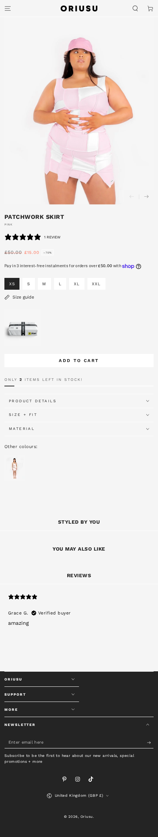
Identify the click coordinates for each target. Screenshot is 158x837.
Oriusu (86, 816)
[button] (135, 8)
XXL (96, 284)
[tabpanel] (79, 631)
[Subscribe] (150, 742)
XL (77, 284)
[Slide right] (146, 197)
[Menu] (7, 8)
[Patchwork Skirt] (14, 479)
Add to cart (79, 360)
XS (12, 284)
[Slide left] (131, 197)
